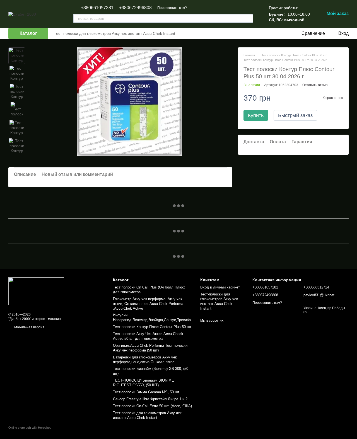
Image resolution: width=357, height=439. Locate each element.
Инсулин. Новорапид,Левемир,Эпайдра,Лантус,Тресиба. (152, 317)
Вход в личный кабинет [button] (220, 287)
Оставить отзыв (314, 85)
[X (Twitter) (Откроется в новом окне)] (196, 33)
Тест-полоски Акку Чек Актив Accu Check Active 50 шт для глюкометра (148, 336)
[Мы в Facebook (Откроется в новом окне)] (189, 33)
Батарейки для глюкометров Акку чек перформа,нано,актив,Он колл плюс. (145, 359)
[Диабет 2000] (36, 291)
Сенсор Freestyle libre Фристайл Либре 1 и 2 (150, 399)
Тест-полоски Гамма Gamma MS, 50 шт (146, 392)
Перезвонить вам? (172, 8)
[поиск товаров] (248, 18)
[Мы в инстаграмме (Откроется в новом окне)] (203, 33)
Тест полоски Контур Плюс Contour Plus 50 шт (152, 327)
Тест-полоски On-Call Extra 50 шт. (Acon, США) (152, 406)
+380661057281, (98, 8)
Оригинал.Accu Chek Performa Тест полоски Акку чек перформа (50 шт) (150, 347)
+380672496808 (135, 8)
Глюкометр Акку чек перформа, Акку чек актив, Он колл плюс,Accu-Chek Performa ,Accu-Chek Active (148, 304)
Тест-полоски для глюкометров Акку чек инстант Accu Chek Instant (114, 33)
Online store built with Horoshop (29, 427)
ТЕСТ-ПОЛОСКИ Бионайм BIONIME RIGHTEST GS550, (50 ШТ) (143, 382)
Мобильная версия (28, 327)
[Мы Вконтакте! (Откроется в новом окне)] (183, 33)
